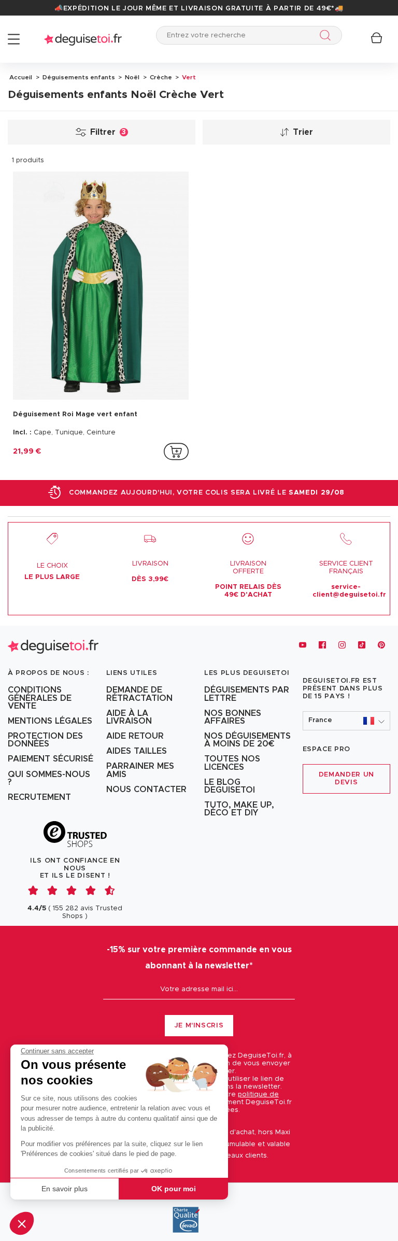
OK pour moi (173, 1188)
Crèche (160, 77)
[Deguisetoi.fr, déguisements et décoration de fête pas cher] (83, 39)
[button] (21, 1223)
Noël (131, 77)
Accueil (21, 77)
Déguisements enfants (78, 77)
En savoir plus (64, 1188)
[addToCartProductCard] (176, 451)
